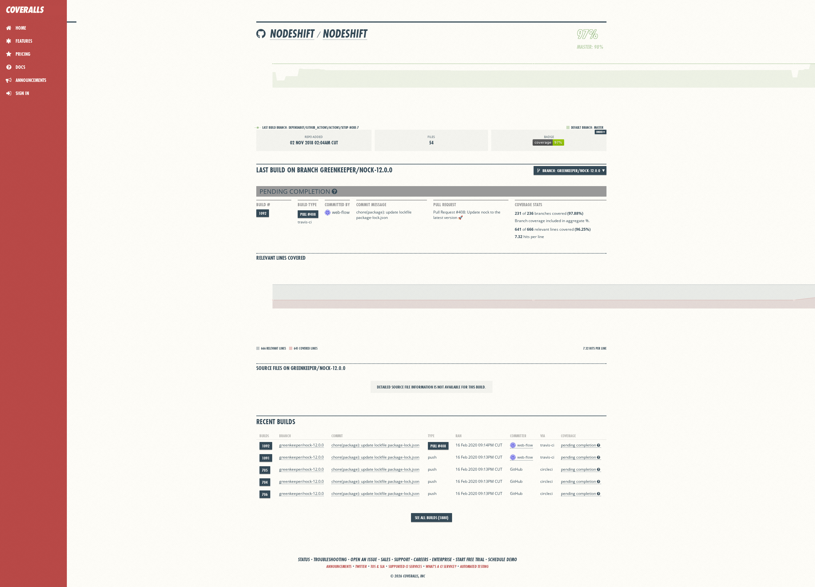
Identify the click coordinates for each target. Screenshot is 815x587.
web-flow (341, 212)
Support (402, 559)
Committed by (337, 204)
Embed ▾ (600, 132)
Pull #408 (308, 214)
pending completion (295, 191)
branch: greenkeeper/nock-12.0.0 (571, 170)
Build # (263, 204)
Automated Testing (474, 566)
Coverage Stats (528, 204)
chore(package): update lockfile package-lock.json (384, 214)
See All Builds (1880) (431, 517)
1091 (266, 458)
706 (265, 494)
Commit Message (371, 204)
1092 (262, 213)
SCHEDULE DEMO (502, 559)
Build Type (307, 204)
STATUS (304, 559)
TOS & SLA (378, 566)
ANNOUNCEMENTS (338, 566)
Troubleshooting (330, 559)
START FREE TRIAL (470, 559)
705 (265, 470)
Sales (385, 559)
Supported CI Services (405, 566)
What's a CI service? (441, 566)
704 (265, 482)
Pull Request (444, 204)
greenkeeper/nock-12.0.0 (301, 445)
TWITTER (361, 566)
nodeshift (292, 33)
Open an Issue (364, 559)
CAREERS (421, 559)
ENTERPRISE (442, 559)
